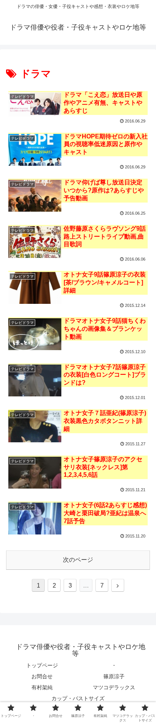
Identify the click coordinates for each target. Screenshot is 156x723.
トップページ (42, 665)
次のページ (78, 559)
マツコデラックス (114, 687)
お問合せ (42, 676)
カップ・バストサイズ (78, 698)
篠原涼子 (114, 676)
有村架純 (42, 687)
